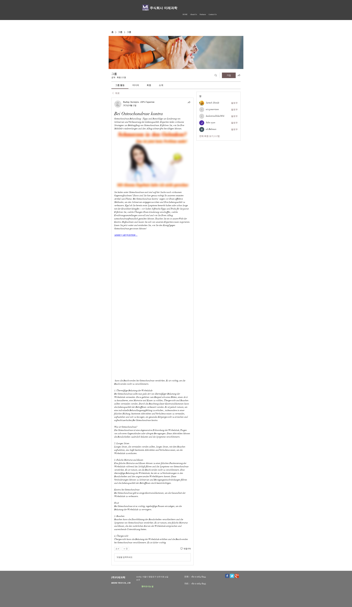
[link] (120, 85)
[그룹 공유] (239, 75)
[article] (152, 331)
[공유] (189, 102)
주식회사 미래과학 (163, 8)
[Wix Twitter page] (232, 576)
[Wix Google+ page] (237, 576)
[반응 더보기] (125, 549)
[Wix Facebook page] (227, 576)
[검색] (215, 75)
